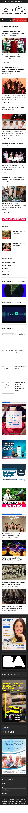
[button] (2, 20)
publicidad (5, 787)
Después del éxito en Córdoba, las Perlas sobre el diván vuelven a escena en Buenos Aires (13, 70)
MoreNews (14, 803)
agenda (4, 793)
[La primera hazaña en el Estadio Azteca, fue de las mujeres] (14, 572)
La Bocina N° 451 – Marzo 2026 (18, 244)
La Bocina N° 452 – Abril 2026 (18, 232)
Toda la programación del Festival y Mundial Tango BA (12, 559)
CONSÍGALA (6, 268)
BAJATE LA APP (21, 20)
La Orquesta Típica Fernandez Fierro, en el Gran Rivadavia (12, 607)
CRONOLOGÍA (6, 265)
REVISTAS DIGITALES (8, 262)
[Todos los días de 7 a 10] (8, 371)
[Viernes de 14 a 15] (8, 355)
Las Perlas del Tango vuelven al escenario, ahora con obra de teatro (13, 179)
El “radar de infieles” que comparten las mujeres (14, 419)
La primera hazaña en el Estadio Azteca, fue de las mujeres (13, 583)
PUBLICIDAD (6, 272)
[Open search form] (10, 20)
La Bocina (4, 35)
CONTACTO (5, 275)
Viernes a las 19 (20, 334)
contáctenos (6, 790)
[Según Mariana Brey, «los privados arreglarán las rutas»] (8, 387)
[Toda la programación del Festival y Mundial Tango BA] (14, 548)
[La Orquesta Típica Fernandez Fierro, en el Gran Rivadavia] (14, 596)
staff (3, 784)
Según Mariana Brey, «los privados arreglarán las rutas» (20, 386)
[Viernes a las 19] (8, 339)
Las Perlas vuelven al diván (12, 144)
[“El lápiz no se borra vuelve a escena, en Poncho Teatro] (14, 524)
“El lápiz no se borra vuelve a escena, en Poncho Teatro (12, 535)
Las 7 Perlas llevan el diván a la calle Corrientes (13, 109)
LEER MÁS (7, 62)
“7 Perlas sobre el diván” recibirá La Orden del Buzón (13, 32)
